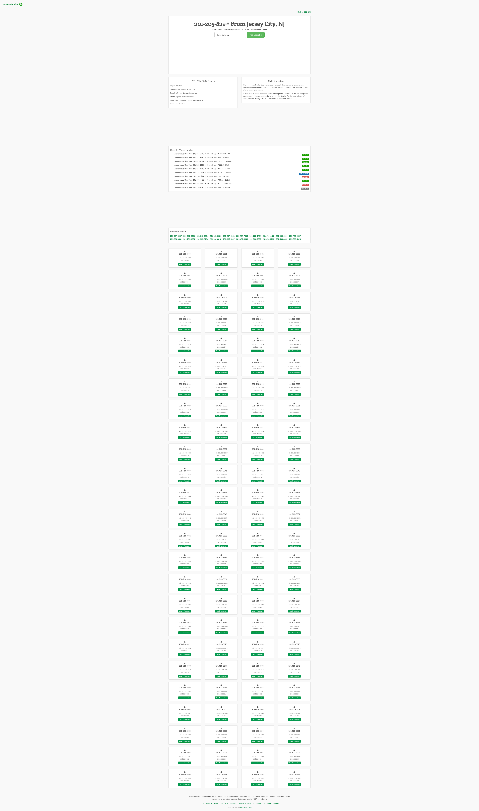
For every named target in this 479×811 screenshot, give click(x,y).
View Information (184, 264)
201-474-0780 (268, 239)
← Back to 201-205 (303, 12)
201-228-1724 (255, 236)
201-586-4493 (281, 239)
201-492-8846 (242, 239)
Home (202, 803)
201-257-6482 (229, 236)
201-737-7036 (242, 236)
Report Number (273, 803)
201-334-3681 (176, 239)
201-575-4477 (268, 236)
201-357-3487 (176, 236)
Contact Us (260, 803)
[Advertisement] (239, 56)
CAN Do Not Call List (246, 803)
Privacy (209, 803)
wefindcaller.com (245, 807)
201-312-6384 (202, 236)
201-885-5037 (229, 239)
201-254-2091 (215, 236)
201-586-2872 (255, 239)
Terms (215, 803)
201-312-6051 (189, 236)
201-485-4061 (281, 236)
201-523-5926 (295, 239)
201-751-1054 (189, 239)
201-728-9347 (295, 236)
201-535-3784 (202, 239)
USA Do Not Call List (228, 803)
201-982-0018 (215, 239)
